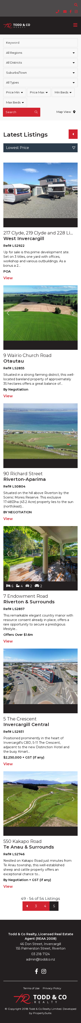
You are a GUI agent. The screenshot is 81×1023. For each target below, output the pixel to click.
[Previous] (73, 134)
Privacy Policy (52, 988)
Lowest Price (17, 148)
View (8, 278)
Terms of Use (31, 988)
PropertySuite (42, 1013)
